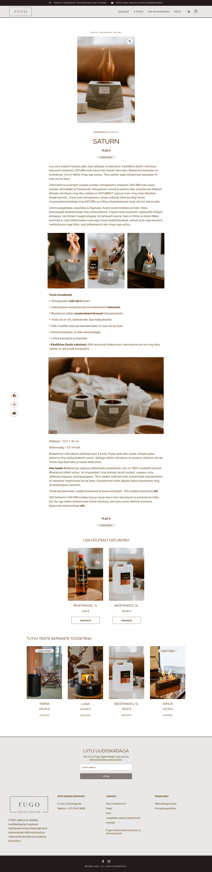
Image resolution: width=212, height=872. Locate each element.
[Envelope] (14, 413)
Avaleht (123, 12)
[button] (189, 12)
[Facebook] (14, 395)
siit (156, 491)
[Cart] (194, 11)
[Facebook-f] (103, 861)
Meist (177, 12)
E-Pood (138, 12)
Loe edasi (44, 715)
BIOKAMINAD (106, 32)
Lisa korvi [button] (85, 620)
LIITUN (106, 776)
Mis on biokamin (158, 12)
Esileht (94, 32)
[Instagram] (14, 404)
